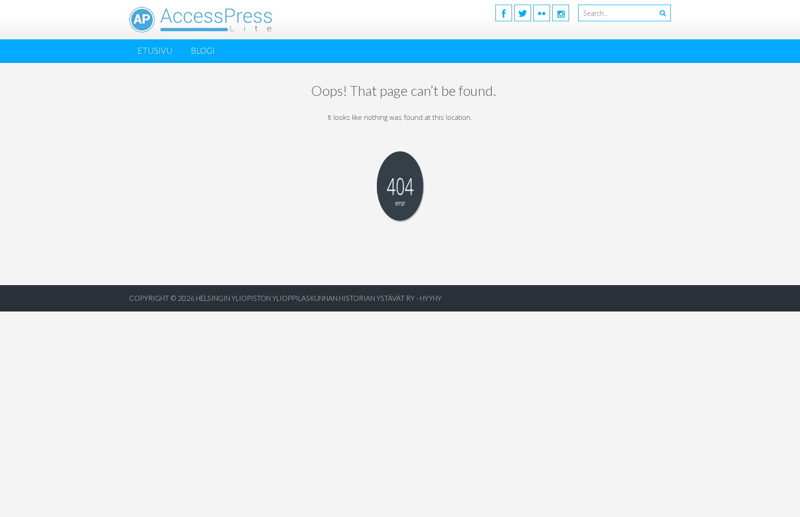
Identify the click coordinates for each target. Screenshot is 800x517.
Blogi (203, 50)
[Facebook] (503, 13)
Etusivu (155, 50)
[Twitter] (522, 13)
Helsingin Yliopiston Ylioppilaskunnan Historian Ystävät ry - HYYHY (319, 298)
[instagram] (560, 13)
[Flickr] (541, 13)
